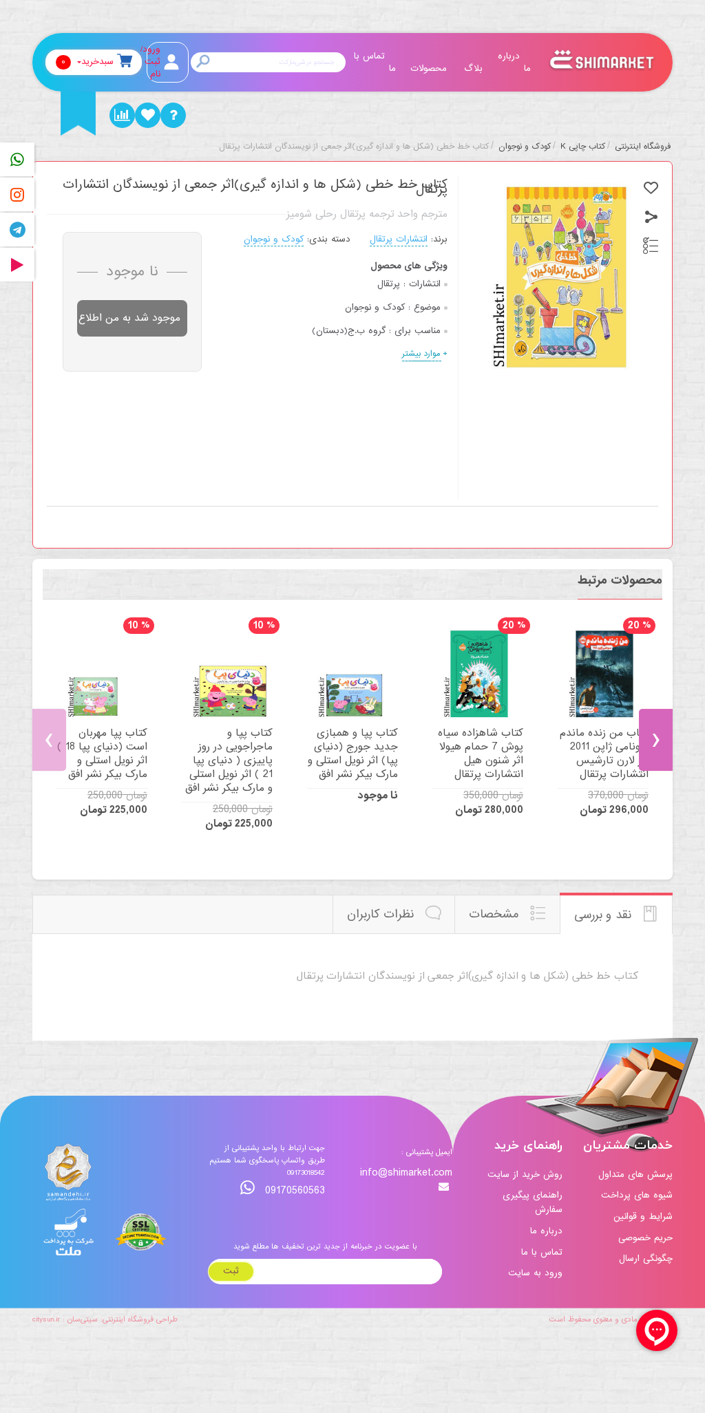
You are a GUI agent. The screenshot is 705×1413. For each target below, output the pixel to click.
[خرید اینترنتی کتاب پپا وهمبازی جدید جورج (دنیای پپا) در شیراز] (352, 673)
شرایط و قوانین (643, 1216)
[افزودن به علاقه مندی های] (651, 188)
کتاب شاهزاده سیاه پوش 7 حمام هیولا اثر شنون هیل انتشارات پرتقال (480, 753)
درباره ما (514, 62)
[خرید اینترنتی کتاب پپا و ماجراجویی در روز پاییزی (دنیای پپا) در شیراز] (227, 673)
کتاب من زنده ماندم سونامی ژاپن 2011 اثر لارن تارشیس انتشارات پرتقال (604, 753)
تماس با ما (375, 62)
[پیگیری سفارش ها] (122, 115)
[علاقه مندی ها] (147, 115)
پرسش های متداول (635, 1174)
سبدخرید (87, 61)
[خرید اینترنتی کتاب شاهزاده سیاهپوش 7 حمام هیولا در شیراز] (477, 673)
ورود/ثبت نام (153, 62)
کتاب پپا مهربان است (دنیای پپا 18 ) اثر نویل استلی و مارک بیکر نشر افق (102, 753)
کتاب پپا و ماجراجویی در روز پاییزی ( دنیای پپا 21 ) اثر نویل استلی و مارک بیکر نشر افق (229, 760)
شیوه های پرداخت (637, 1195)
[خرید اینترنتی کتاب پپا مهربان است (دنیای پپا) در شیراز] (101, 673)
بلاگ (473, 68)
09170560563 (293, 1190)
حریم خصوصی (645, 1237)
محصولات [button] (428, 68)
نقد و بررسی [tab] (604, 915)
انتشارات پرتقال (399, 239)
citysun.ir (46, 1319)
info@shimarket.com (406, 1173)
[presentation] (49, 740)
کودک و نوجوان (274, 239)
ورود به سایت (535, 1272)
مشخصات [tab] (496, 914)
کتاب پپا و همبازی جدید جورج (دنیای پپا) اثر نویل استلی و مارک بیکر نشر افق (353, 753)
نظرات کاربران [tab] (382, 914)
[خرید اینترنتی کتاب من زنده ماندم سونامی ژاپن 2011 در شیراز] (603, 673)
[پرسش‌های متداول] (173, 115)
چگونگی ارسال (646, 1258)
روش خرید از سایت (524, 1174)
